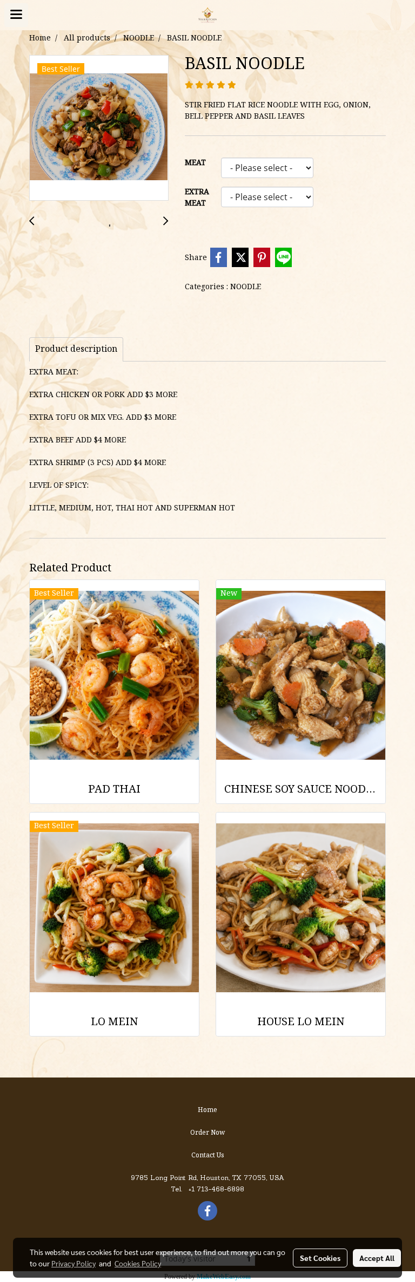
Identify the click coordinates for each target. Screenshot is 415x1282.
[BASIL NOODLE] (99, 128)
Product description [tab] (76, 350)
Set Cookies (320, 1258)
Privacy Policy (73, 1263)
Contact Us (207, 1155)
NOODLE (245, 287)
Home (207, 1110)
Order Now (207, 1133)
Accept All (376, 1258)
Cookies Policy (138, 1263)
